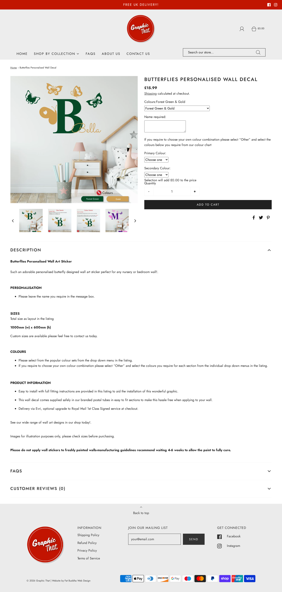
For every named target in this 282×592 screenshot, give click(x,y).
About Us (111, 53)
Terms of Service (88, 558)
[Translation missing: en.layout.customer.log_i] (242, 29)
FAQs (91, 53)
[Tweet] (260, 217)
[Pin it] (267, 217)
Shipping (150, 93)
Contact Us (138, 53)
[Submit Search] (258, 52)
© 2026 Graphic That (38, 581)
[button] (12, 220)
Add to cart (208, 204)
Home (22, 53)
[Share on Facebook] (253, 217)
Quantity (150, 183)
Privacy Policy (87, 550)
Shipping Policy (88, 535)
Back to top (141, 513)
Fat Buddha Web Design (77, 581)
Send (193, 539)
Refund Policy (87, 542)
